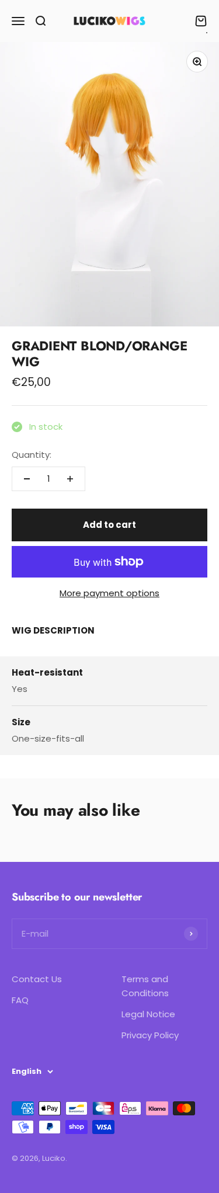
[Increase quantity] (70, 479)
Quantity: (31, 454)
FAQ (20, 1000)
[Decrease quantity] (26, 479)
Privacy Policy (150, 1035)
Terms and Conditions (145, 986)
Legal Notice (148, 1014)
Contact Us (37, 979)
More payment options (109, 593)
